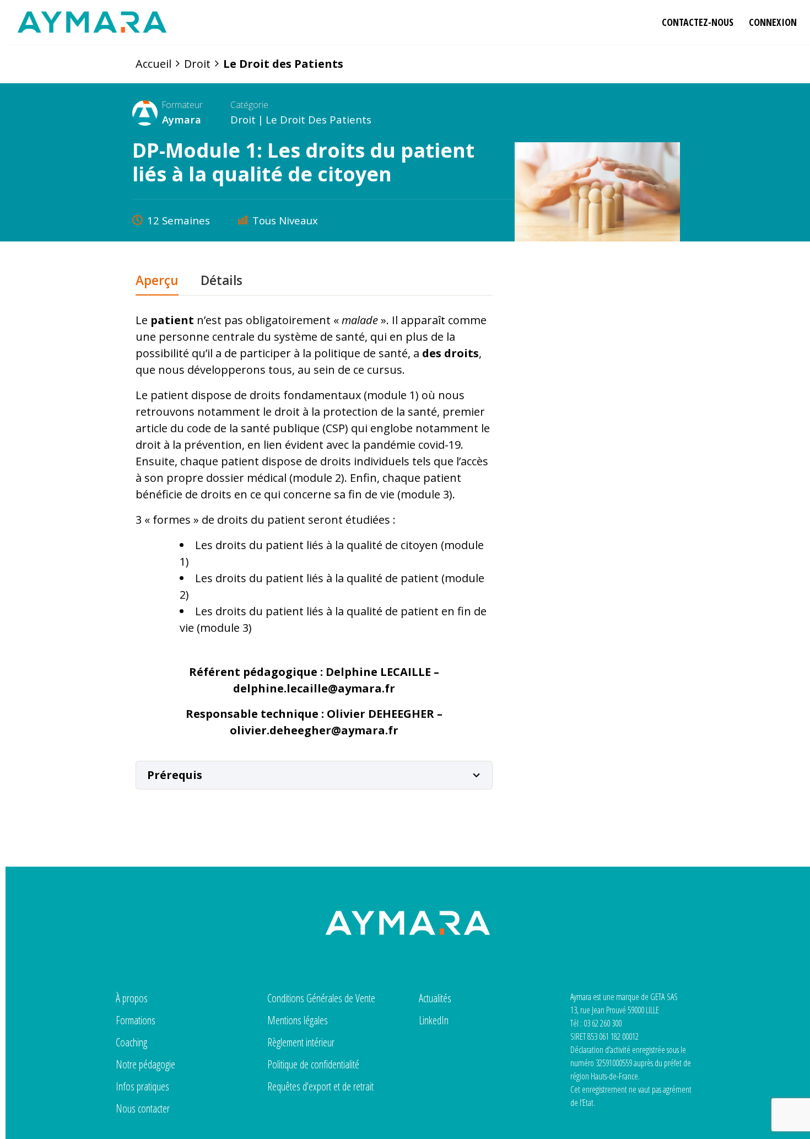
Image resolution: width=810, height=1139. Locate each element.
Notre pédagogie (145, 1064)
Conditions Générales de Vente (321, 998)
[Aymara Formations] (92, 22)
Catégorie (249, 105)
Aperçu (157, 282)
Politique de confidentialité (313, 1064)
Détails (221, 282)
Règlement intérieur (300, 1042)
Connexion (773, 22)
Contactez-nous (697, 22)
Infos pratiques (142, 1086)
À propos (132, 998)
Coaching (131, 1042)
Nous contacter (143, 1108)
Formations (135, 1020)
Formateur (182, 105)
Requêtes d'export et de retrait (320, 1086)
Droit (243, 119)
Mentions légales (297, 1020)
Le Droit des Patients (318, 119)
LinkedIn (434, 1020)
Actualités (435, 998)
